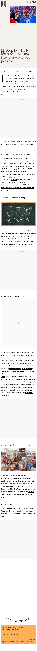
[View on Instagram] (18, 323)
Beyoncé (14, 179)
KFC (5, 395)
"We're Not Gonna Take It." (15, 174)
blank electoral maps (8, 244)
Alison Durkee (7, 71)
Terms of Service (25, 641)
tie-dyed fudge (27, 368)
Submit (32, 639)
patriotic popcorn (15, 368)
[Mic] (3, 4)
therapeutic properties (17, 233)
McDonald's (29, 392)
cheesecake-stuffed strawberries (12, 371)
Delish (3, 376)
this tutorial (8, 508)
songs (20, 166)
